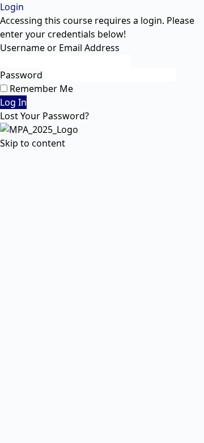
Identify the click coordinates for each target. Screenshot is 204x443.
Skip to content (32, 143)
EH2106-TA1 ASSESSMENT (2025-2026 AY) (88, 157)
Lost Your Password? (44, 116)
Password (21, 75)
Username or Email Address (60, 47)
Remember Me (40, 88)
